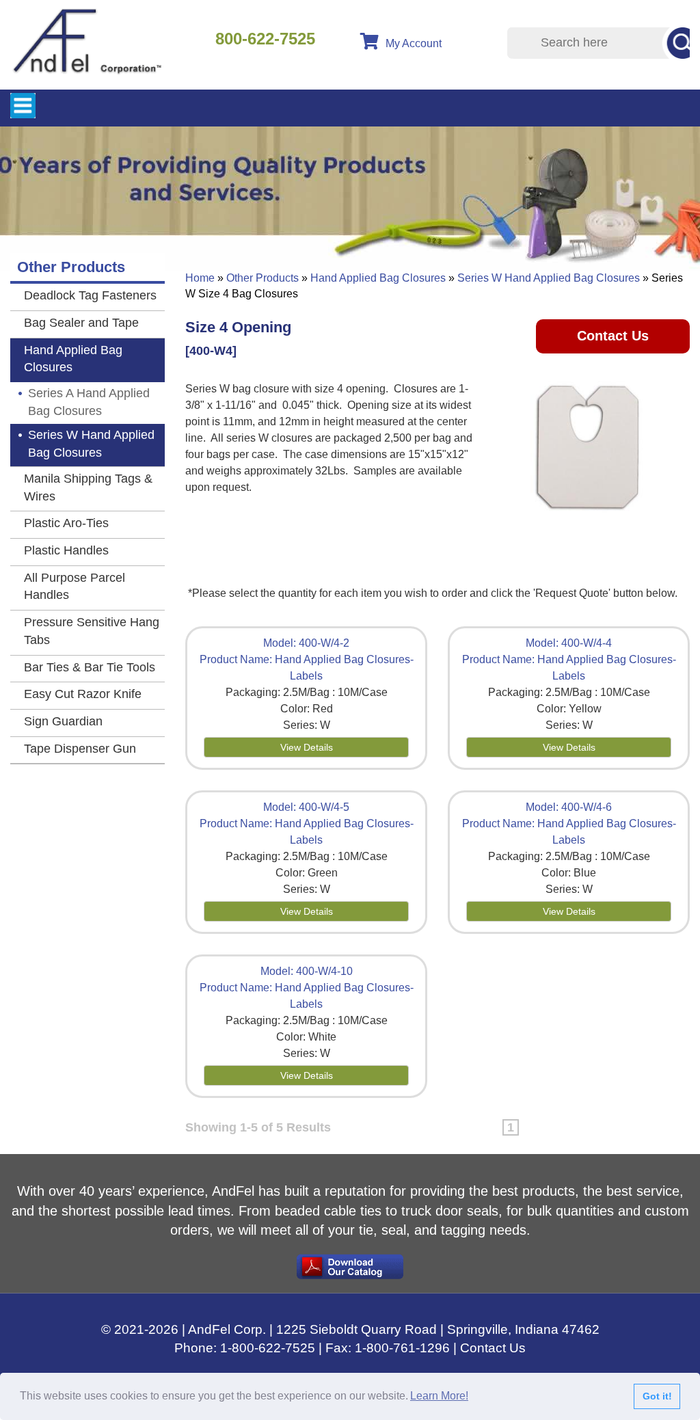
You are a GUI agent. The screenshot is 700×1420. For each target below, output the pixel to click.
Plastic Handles (66, 550)
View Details (306, 747)
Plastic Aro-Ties (66, 523)
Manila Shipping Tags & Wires (88, 487)
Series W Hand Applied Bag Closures (548, 278)
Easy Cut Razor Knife (83, 694)
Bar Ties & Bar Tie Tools (89, 667)
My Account (414, 43)
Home (200, 278)
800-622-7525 (265, 38)
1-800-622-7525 (267, 1348)
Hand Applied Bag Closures (378, 278)
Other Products (262, 278)
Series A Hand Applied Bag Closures (89, 402)
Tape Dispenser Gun (80, 748)
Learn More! (439, 1396)
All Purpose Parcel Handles (74, 586)
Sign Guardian (63, 721)
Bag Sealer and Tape (81, 323)
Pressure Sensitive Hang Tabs (91, 631)
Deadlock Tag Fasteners (90, 295)
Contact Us (613, 335)
